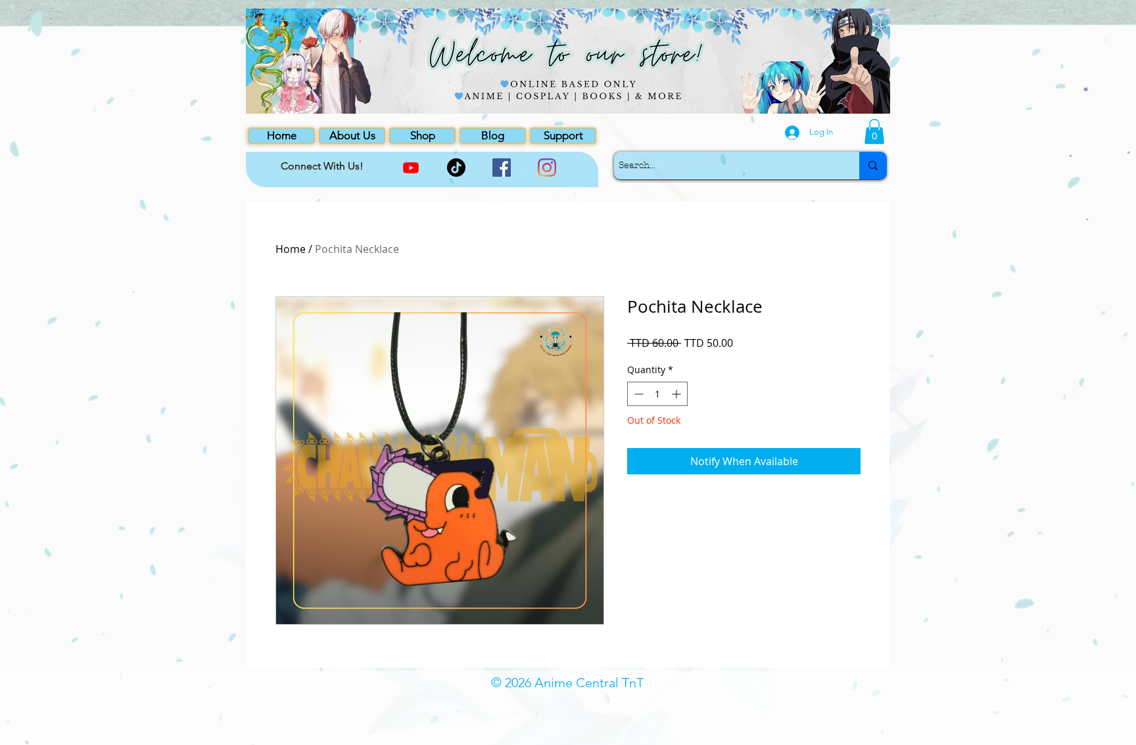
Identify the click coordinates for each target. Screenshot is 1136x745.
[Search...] (873, 165)
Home (290, 249)
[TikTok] (456, 167)
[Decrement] (637, 393)
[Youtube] (411, 167)
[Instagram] (547, 167)
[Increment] (677, 393)
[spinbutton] (657, 393)
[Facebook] (501, 167)
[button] (874, 131)
